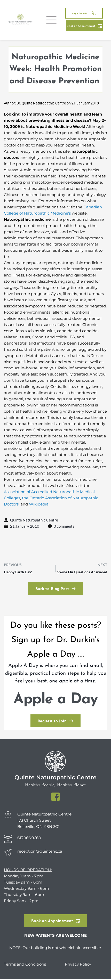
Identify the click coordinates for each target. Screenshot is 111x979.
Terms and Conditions (25, 964)
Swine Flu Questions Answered (82, 572)
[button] (51, 20)
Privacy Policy (78, 964)
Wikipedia (39, 504)
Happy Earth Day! (18, 572)
